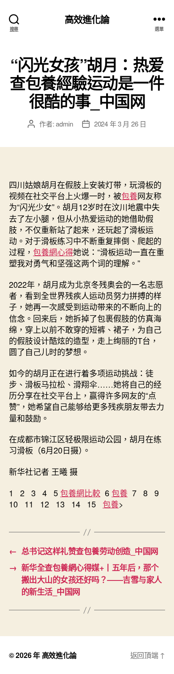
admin (64, 123)
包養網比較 (80, 492)
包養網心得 (53, 251)
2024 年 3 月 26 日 (120, 123)
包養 (129, 195)
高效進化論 (87, 19)
